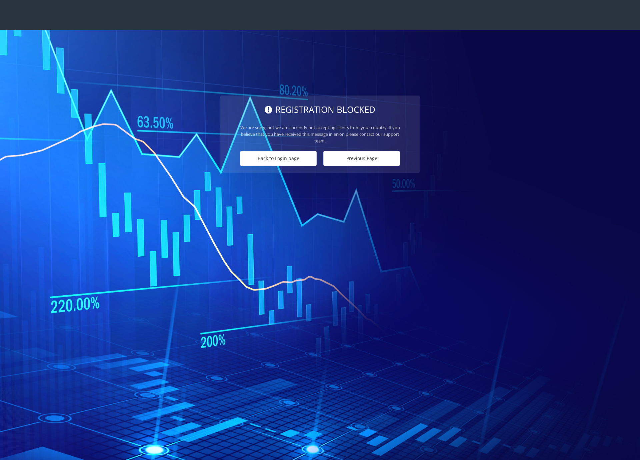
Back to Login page (278, 158)
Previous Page (361, 158)
